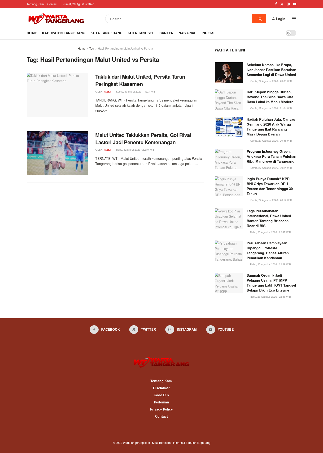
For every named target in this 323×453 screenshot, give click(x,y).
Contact (52, 4)
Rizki (107, 91)
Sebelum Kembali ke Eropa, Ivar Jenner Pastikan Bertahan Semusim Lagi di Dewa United (271, 69)
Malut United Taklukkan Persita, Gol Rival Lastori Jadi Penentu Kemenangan (143, 138)
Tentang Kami (35, 4)
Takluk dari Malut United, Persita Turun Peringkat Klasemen (140, 80)
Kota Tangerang (106, 32)
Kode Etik (161, 395)
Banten (166, 32)
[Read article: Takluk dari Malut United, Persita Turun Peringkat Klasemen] (57, 95)
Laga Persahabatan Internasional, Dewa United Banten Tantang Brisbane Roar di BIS (269, 218)
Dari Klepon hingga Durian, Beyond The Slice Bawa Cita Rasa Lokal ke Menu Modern (270, 96)
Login (280, 18)
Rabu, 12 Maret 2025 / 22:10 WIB (134, 149)
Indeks (208, 32)
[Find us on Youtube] (294, 4)
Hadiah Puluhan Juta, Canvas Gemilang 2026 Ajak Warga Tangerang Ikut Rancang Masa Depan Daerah (271, 127)
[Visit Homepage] (56, 18)
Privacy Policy (161, 409)
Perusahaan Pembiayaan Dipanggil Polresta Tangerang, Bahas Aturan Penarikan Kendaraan (268, 250)
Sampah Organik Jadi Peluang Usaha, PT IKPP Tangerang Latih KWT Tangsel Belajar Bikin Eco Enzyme (271, 283)
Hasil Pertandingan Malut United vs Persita (125, 48)
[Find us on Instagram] (288, 4)
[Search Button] (259, 18)
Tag (91, 48)
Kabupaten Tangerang (63, 32)
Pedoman (161, 402)
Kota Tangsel (141, 32)
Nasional (187, 32)
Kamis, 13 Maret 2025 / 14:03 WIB (135, 91)
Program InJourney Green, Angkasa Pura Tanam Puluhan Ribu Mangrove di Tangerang (271, 156)
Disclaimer (161, 387)
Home (32, 32)
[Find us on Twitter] (282, 4)
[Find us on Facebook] (276, 4)
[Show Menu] (294, 18)
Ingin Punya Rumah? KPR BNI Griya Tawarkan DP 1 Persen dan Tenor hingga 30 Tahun (270, 186)
